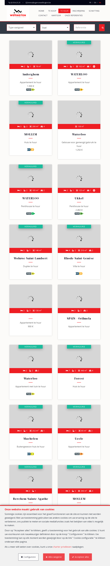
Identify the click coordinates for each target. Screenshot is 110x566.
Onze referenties (74, 15)
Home (41, 11)
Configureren (30, 557)
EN (95, 2)
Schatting (94, 11)
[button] (55, 27)
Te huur (64, 11)
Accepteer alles (82, 557)
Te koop (52, 11)
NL (100, 2)
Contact (42, 15)
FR (90, 2)
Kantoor (56, 15)
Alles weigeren (55, 557)
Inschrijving (78, 11)
